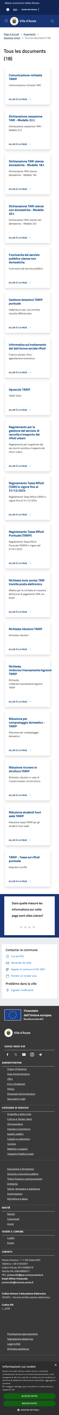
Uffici (10, 1079)
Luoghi (10, 1238)
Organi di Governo (17, 1069)
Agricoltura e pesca (17, 1199)
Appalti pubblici (15, 1134)
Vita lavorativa (15, 1124)
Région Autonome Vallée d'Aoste (22, 3)
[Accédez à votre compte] (8, 9)
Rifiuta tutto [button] (29, 1403)
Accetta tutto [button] (29, 1396)
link (13, 1389)
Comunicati (13, 1219)
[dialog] (29, 1388)
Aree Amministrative (18, 1074)
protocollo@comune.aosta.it (17, 1282)
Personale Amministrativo (21, 1094)
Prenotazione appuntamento (22, 1334)
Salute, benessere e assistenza (23, 1189)
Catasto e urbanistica (18, 1139)
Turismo (11, 1144)
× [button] (55, 1365)
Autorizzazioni (14, 1194)
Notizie (11, 1214)
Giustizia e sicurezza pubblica (22, 1174)
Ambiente (12, 1184)
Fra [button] (15, 9)
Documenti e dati (16, 1099)
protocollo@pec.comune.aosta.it (25, 1275)
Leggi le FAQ (13, 1344)
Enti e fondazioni (16, 1084)
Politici (10, 1089)
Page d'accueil (11, 34)
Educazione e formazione (20, 1169)
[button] (29, 1409)
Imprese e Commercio (18, 1129)
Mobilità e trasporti (17, 1149)
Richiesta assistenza (18, 1349)
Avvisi (10, 1224)
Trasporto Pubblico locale (20, 1154)
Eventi (10, 1243)
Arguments (30, 34)
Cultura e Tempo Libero (19, 1119)
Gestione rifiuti (12, 38)
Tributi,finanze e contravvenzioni (24, 1179)
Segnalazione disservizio (20, 1339)
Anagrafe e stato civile (19, 1114)
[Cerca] (52, 21)
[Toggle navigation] (6, 21)
